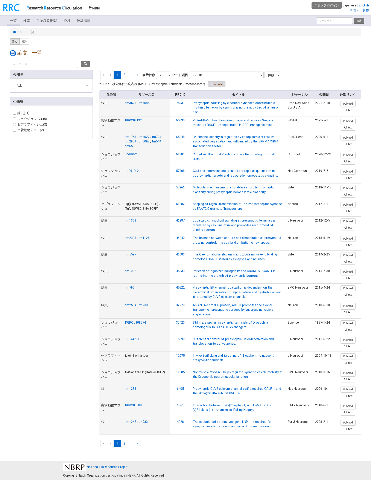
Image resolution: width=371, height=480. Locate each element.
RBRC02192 (133, 120)
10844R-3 (132, 339)
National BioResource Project (107, 467)
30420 (180, 322)
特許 (24, 41)
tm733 (143, 422)
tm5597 (130, 254)
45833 (180, 271)
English (364, 5)
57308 (180, 171)
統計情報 (84, 21)
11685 (180, 372)
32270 (180, 305)
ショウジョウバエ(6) (32, 119)
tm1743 (130, 137)
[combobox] (44, 64)
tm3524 (130, 103)
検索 (26, 21)
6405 (180, 389)
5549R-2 (131, 154)
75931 (180, 103)
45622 (180, 287)
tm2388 (130, 238)
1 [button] (117, 75)
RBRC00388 (133, 405)
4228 (180, 422)
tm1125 (143, 238)
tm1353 (130, 220)
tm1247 (130, 422)
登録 (67, 21)
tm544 (156, 141)
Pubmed (348, 103)
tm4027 (143, 137)
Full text (348, 110)
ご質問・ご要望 (357, 11)
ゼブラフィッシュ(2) (32, 124)
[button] (131, 75)
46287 (180, 220)
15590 (180, 339)
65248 (180, 137)
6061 (180, 405)
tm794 (156, 137)
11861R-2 (132, 171)
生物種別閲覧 (46, 21)
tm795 (129, 287)
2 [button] (124, 75)
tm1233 (130, 389)
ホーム (18, 32)
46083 (180, 254)
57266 (180, 187)
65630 (180, 120)
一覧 (13, 21)
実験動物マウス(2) (30, 130)
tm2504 (130, 305)
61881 (180, 154)
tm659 (129, 146)
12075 (180, 356)
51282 (180, 204)
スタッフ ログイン (326, 5)
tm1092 (130, 271)
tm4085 (143, 103)
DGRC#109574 (135, 322)
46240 (180, 238)
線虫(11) (23, 113)
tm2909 (130, 141)
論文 (14, 41)
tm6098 (143, 141)
